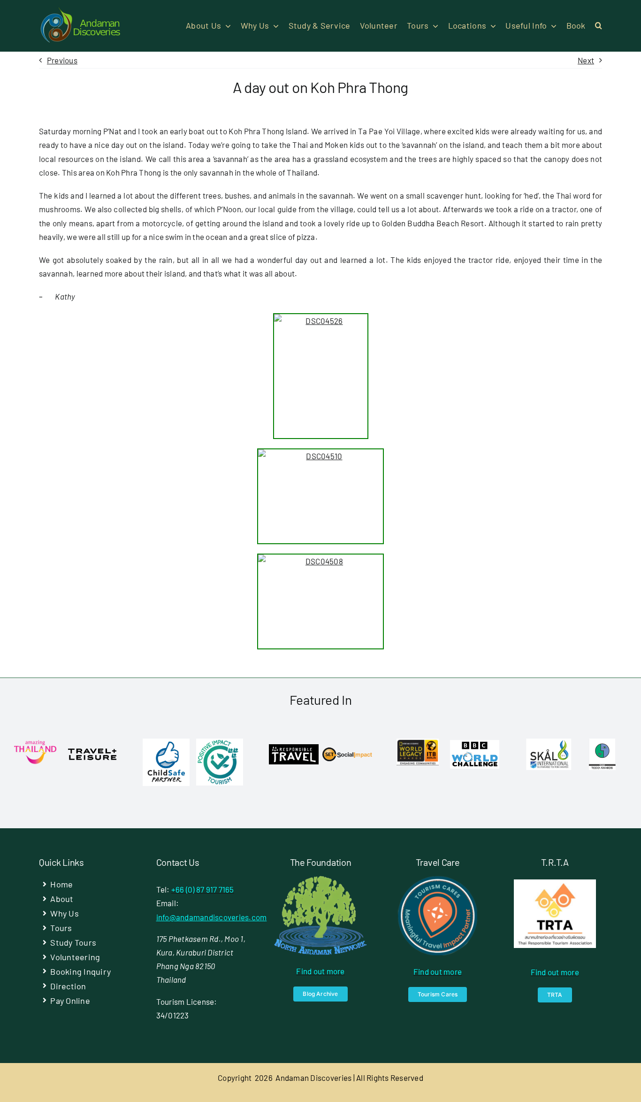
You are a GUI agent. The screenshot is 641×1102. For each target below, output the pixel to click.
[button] (598, 26)
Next (586, 60)
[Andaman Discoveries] (81, 10)
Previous (62, 60)
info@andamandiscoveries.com (211, 917)
